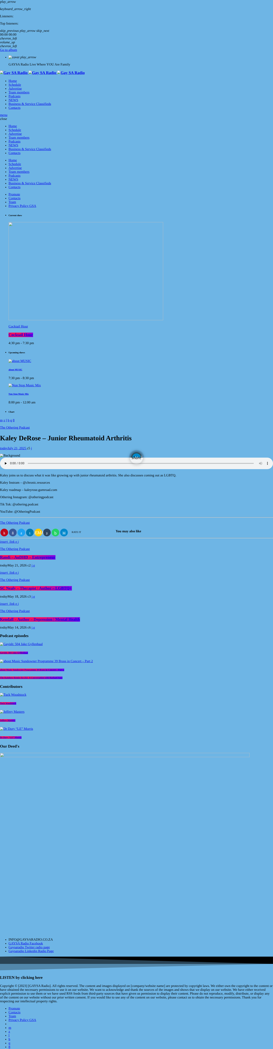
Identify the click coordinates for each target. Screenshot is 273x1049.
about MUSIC (15, 369)
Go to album (8, 50)
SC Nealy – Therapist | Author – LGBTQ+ (36, 588)
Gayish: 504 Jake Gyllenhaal (14, 653)
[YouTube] (10, 1028)
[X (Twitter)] (9, 1031)
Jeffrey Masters (7, 720)
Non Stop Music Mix (19, 394)
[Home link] (42, 73)
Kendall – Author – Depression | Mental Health (40, 619)
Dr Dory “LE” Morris (11, 737)
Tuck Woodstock (8, 703)
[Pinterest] (9, 1039)
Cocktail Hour (18, 326)
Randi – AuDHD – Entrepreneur (27, 557)
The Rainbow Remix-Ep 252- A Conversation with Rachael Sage (31, 678)
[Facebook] (9, 1047)
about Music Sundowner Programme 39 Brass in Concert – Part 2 (32, 670)
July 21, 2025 (13, 448)
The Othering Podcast (15, 427)
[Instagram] (9, 1043)
